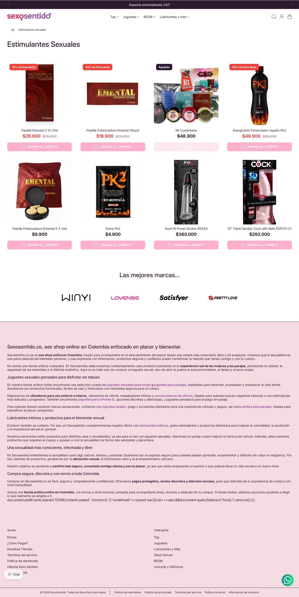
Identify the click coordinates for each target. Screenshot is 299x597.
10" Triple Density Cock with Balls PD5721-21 (259, 228)
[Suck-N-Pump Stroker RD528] (186, 192)
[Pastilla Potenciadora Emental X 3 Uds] (39, 192)
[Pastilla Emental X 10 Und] (39, 94)
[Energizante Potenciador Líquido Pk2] (259, 94)
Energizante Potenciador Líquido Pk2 (259, 130)
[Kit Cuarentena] (186, 94)
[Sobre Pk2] (113, 192)
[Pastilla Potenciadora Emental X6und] (113, 94)
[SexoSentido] (29, 16)
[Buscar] (274, 16)
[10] (259, 192)
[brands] (76, 297)
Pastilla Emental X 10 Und (39, 130)
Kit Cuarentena (186, 130)
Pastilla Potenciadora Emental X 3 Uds (39, 228)
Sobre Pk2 (112, 228)
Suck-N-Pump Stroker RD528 (186, 228)
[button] (9, 4)
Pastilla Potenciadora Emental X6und (112, 130)
